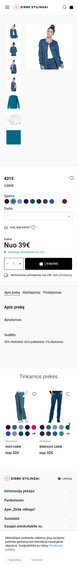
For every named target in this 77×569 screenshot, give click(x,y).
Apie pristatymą (62, 275)
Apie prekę (12, 292)
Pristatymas (52, 292)
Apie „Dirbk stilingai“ (20, 509)
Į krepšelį (51, 263)
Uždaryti (37, 560)
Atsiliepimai (31, 292)
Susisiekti (11, 519)
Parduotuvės (14, 500)
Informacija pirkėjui (19, 491)
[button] (38, 216)
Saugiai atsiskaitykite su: (23, 526)
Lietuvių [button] (67, 478)
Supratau (15, 560)
